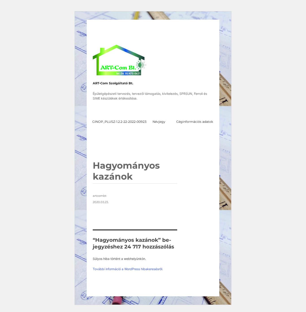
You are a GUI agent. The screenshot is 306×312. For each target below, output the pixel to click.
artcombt (99, 195)
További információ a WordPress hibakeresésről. (128, 269)
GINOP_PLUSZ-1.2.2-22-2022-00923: (119, 122)
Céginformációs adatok (194, 122)
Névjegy (159, 122)
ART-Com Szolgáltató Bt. (113, 83)
